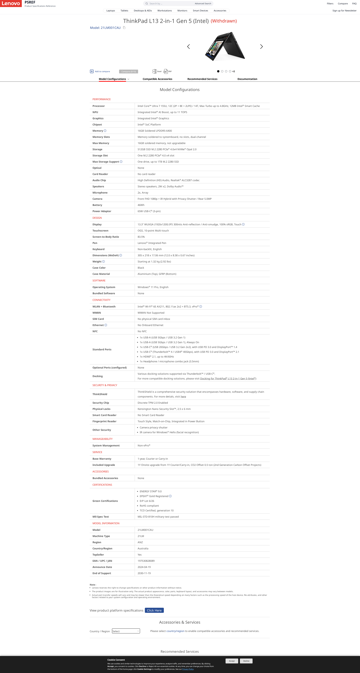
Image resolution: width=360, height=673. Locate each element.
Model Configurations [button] (112, 79)
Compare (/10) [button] (129, 71)
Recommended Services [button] (202, 79)
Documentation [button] (247, 79)
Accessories (220, 10)
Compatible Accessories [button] (157, 79)
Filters (330, 3)
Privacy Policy (188, 669)
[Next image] (261, 46)
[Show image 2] (222, 71)
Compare (343, 3)
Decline (246, 661)
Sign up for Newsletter (345, 10)
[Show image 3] (226, 71)
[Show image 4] (230, 71)
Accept (232, 661)
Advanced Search (203, 3)
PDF (170, 71)
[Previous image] (188, 46)
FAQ (354, 3)
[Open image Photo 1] (225, 46)
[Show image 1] (218, 71)
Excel (159, 71)
